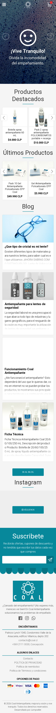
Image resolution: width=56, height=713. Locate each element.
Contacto (28, 658)
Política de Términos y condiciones (28, 670)
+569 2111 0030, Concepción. (28, 644)
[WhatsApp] (35, 618)
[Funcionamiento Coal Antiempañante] (28, 351)
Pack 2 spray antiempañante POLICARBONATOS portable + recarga (41, 134)
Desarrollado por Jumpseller (27, 710)
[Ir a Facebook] (21, 618)
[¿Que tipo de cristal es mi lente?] (28, 229)
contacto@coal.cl (28, 640)
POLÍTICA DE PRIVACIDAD (28, 662)
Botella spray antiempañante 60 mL (15, 132)
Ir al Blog (28, 472)
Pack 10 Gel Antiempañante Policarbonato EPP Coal (15, 188)
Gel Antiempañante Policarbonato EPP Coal (41, 186)
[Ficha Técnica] (28, 416)
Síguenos (28, 510)
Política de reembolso (28, 666)
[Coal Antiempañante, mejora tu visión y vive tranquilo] (28, 4)
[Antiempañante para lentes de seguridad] (28, 286)
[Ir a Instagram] (28, 618)
